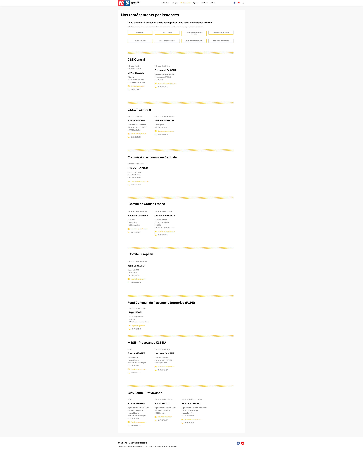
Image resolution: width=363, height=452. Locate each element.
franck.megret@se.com (138, 369)
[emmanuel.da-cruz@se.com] (155, 84)
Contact (212, 3)
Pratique (174, 3)
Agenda (195, 3)
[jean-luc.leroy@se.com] (129, 279)
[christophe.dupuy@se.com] (155, 232)
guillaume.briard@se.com (193, 419)
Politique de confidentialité (168, 446)
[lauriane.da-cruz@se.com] (155, 367)
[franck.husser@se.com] (129, 134)
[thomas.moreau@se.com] (155, 131)
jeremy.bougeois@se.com (139, 229)
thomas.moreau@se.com (166, 131)
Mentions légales (154, 446)
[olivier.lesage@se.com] (129, 86)
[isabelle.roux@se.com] (155, 417)
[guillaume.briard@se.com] (182, 419)
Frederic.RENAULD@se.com (140, 181)
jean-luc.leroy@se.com (138, 279)
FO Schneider (185, 3)
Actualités (165, 3)
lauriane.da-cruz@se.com (166, 366)
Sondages (204, 3)
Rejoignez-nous (133, 446)
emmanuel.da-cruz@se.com (167, 83)
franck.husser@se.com (138, 134)
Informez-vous (122, 446)
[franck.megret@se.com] (129, 369)
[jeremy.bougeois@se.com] (129, 229)
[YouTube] (238, 2)
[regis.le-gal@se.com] (129, 326)
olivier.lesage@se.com (138, 86)
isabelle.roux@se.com (165, 417)
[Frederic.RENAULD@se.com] (129, 181)
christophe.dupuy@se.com (166, 231)
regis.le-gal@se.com (138, 326)
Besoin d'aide (143, 446)
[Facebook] (234, 2)
